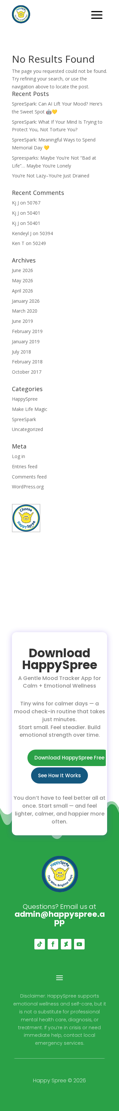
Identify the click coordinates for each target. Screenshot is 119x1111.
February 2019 (27, 331)
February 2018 (27, 361)
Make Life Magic (29, 409)
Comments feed (29, 477)
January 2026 (26, 301)
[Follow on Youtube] (79, 944)
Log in (18, 456)
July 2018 (21, 352)
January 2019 (26, 341)
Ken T (18, 243)
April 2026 (22, 291)
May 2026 (22, 280)
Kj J (15, 203)
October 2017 (26, 372)
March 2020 (24, 311)
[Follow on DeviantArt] (66, 944)
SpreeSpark (24, 419)
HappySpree (25, 399)
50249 (39, 243)
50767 (33, 203)
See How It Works (59, 775)
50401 (33, 213)
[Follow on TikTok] (39, 944)
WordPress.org (28, 486)
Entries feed (24, 466)
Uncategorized (27, 429)
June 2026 (22, 270)
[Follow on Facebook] (53, 944)
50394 (46, 233)
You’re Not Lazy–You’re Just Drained (50, 175)
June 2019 (22, 321)
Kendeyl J (21, 233)
